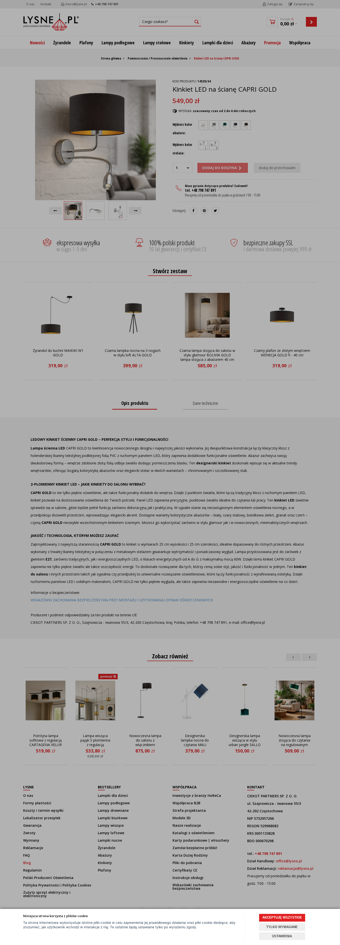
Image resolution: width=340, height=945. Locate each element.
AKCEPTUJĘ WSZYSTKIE (282, 917)
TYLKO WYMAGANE (282, 927)
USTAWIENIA (282, 936)
